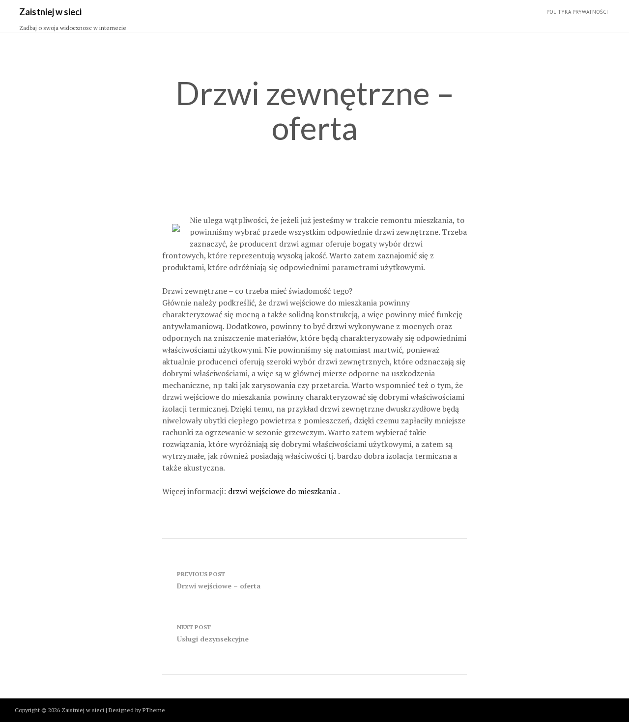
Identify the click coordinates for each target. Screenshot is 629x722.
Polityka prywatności (577, 11)
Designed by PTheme (137, 710)
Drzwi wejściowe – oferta (218, 580)
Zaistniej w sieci (50, 11)
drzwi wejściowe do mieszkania (283, 491)
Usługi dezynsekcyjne (213, 633)
